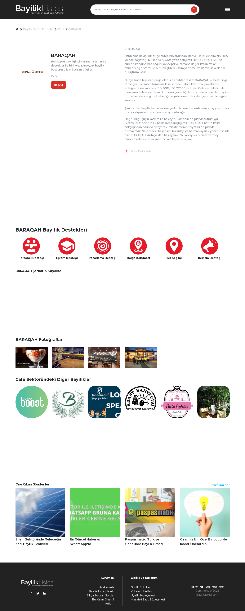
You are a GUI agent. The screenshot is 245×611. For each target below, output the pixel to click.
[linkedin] (44, 593)
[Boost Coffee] (32, 402)
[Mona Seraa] (213, 402)
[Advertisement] (125, 196)
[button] (17, 29)
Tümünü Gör (221, 485)
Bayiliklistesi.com (207, 594)
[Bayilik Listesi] (40, 9)
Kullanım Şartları (141, 591)
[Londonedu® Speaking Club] (104, 402)
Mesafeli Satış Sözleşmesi (148, 599)
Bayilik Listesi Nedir (101, 591)
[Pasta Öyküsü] (177, 402)
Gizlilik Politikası (141, 587)
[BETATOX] (68, 402)
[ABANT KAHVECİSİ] (141, 402)
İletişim (109, 603)
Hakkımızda (106, 587)
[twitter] (37, 593)
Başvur (58, 84)
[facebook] (31, 593)
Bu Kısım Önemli (103, 599)
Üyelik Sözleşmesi (143, 595)
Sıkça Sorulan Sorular (100, 595)
